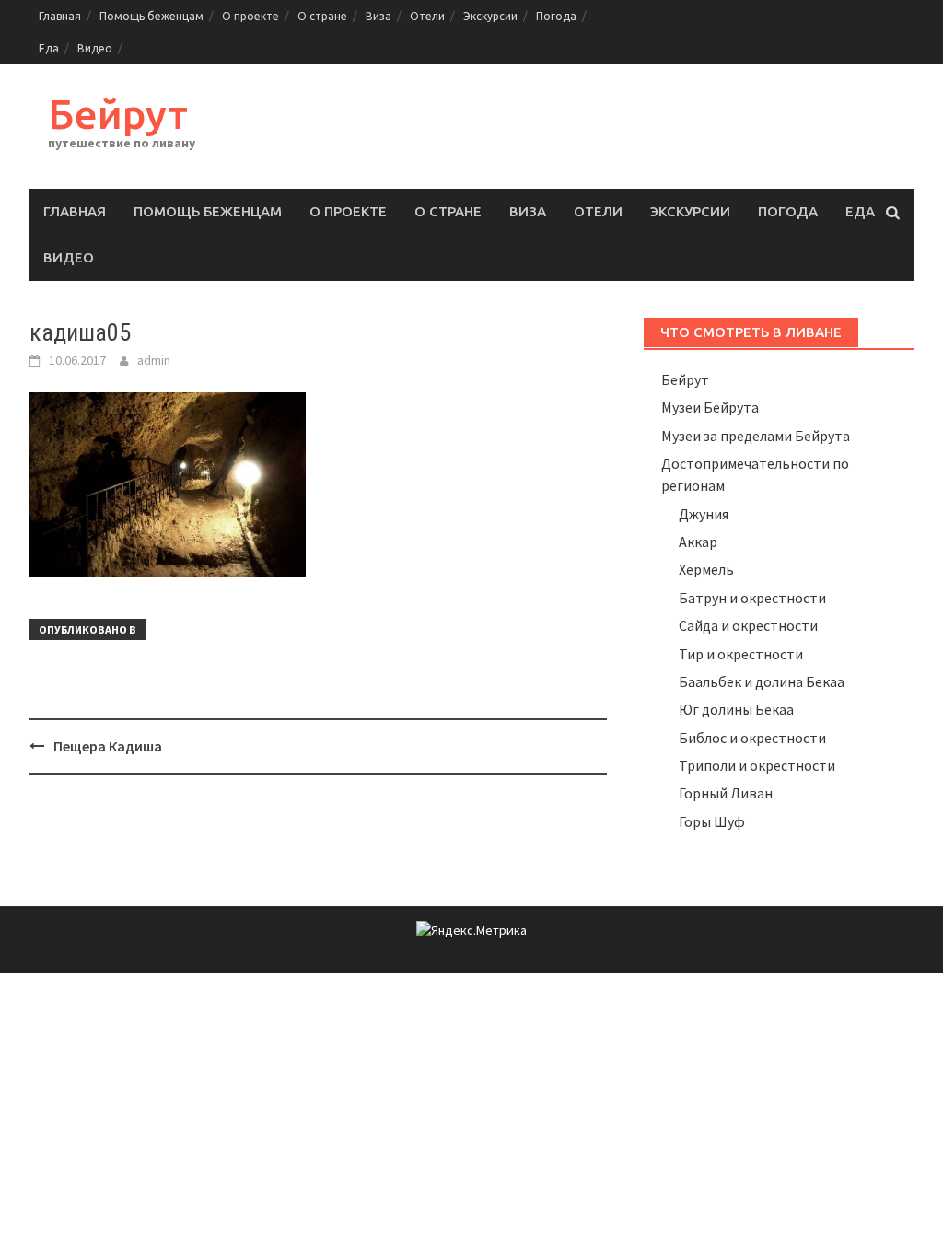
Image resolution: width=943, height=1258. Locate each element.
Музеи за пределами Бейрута (755, 435)
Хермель (706, 569)
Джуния (703, 514)
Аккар (698, 541)
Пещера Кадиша (107, 746)
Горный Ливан (726, 793)
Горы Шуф (712, 821)
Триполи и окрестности (757, 765)
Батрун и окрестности (752, 597)
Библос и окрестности (752, 737)
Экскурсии (490, 16)
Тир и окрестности (741, 654)
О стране (322, 16)
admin (153, 360)
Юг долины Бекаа (736, 709)
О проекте (250, 16)
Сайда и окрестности (748, 625)
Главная (60, 16)
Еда (49, 48)
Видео (94, 48)
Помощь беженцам (151, 16)
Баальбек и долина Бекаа (761, 681)
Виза (378, 16)
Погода (556, 16)
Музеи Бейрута (710, 407)
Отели (427, 16)
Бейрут (118, 113)
